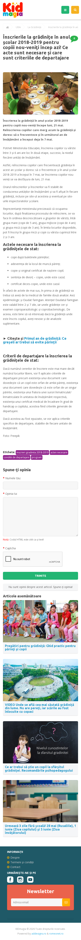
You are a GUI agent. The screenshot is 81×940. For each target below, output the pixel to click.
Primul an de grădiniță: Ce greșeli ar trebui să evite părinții (34, 340)
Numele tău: (13, 478)
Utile (18, 27)
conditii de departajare (16, 457)
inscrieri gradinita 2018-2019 (32, 452)
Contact (15, 867)
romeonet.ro (56, 933)
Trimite (40, 575)
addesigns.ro (38, 933)
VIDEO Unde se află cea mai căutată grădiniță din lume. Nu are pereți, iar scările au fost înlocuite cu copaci (39, 708)
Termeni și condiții (22, 862)
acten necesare (59, 452)
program (37, 457)
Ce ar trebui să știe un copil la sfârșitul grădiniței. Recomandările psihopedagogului (39, 768)
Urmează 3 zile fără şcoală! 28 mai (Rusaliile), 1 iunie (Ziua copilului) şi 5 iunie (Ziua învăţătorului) (40, 829)
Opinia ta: (11, 494)
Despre (15, 857)
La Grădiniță (34, 27)
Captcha (10, 548)
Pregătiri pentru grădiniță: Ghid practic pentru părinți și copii (40, 647)
